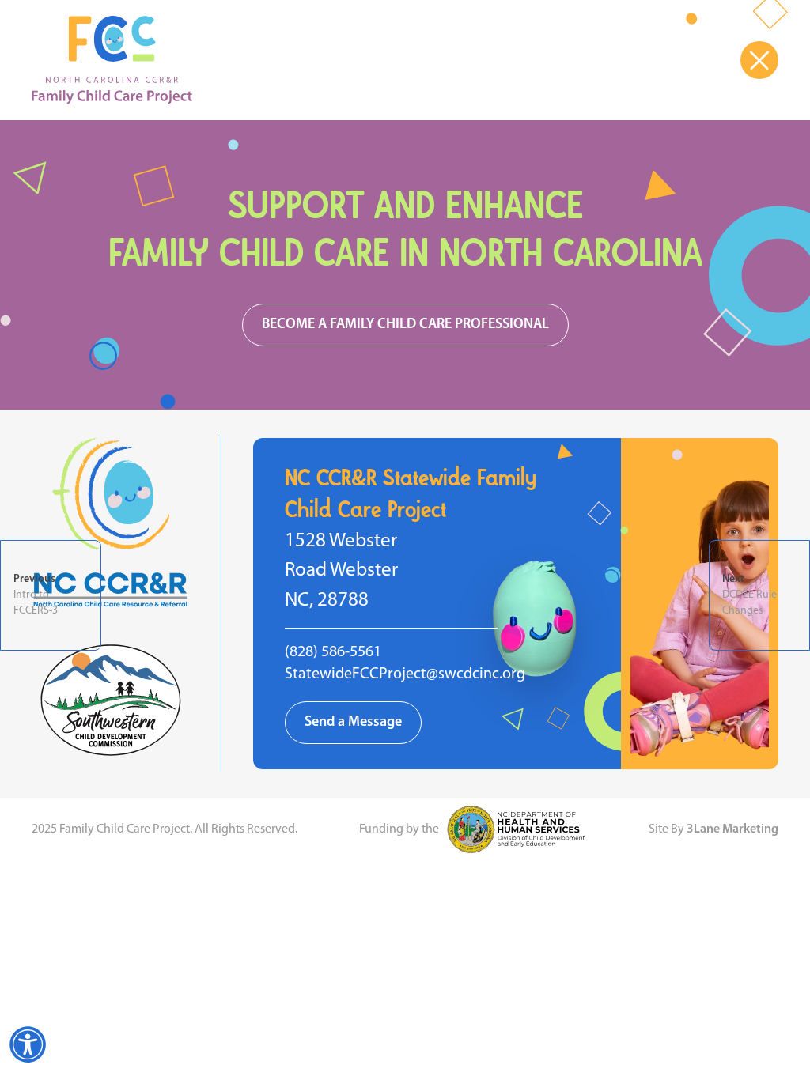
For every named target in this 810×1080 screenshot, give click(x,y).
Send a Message (353, 723)
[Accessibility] (27, 1044)
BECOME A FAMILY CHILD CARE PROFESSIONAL (405, 325)
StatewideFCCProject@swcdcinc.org (405, 674)
